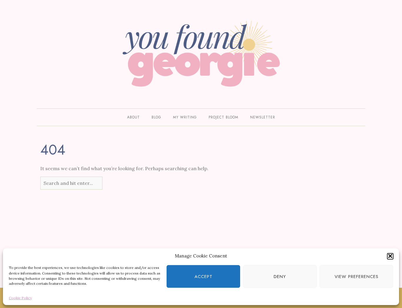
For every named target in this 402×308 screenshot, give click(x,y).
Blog (156, 117)
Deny (280, 276)
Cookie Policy (20, 297)
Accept (203, 276)
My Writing (185, 117)
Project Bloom (223, 117)
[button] (390, 256)
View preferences (356, 276)
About (133, 117)
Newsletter (262, 117)
